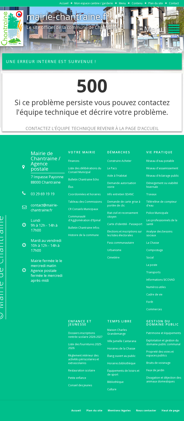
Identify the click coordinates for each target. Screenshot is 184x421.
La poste (151, 265)
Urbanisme (114, 250)
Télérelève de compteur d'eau (161, 203)
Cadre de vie (154, 294)
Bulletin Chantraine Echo (83, 179)
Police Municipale (157, 213)
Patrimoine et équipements (163, 333)
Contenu (137, 3)
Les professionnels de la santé (161, 222)
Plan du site (155, 3)
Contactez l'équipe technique (61, 128)
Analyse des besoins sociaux (159, 233)
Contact (174, 3)
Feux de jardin (155, 370)
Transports (153, 272)
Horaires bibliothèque (121, 363)
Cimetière (113, 257)
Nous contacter (146, 410)
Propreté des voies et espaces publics (160, 353)
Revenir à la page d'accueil (128, 128)
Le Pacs (112, 168)
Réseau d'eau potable (160, 161)
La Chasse (152, 243)
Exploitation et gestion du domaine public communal (163, 342)
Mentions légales (119, 410)
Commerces (154, 309)
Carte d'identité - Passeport (124, 224)
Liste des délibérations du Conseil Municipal (84, 170)
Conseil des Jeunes (80, 385)
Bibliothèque (115, 382)
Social (150, 257)
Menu (122, 3)
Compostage (154, 250)
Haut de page (171, 410)
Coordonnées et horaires (84, 194)
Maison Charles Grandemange (117, 332)
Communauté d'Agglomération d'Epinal (84, 218)
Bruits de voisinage (158, 363)
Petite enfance (77, 378)
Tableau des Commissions (85, 202)
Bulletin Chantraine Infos (83, 228)
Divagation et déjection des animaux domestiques (163, 379)
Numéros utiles (156, 287)
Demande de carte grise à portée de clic (123, 203)
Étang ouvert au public (121, 356)
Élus (70, 187)
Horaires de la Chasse (121, 348)
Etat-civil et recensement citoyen (122, 215)
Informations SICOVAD (160, 280)
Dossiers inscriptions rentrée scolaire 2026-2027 (85, 335)
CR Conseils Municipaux (83, 209)
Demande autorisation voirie (121, 185)
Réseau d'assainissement (162, 168)
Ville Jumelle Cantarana (121, 341)
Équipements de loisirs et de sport (123, 372)
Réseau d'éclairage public (162, 176)
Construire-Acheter (119, 161)
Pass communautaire (120, 243)
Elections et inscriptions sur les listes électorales (124, 233)
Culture (111, 389)
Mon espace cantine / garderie (93, 3)
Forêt (149, 302)
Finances (73, 161)
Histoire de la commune (83, 235)
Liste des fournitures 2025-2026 (85, 346)
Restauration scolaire (81, 370)
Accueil (63, 3)
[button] (162, 27)
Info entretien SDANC (120, 194)
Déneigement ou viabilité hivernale (162, 185)
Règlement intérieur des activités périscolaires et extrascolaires (83, 359)
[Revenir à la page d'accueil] (11, 28)
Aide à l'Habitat (117, 176)
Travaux (151, 194)
